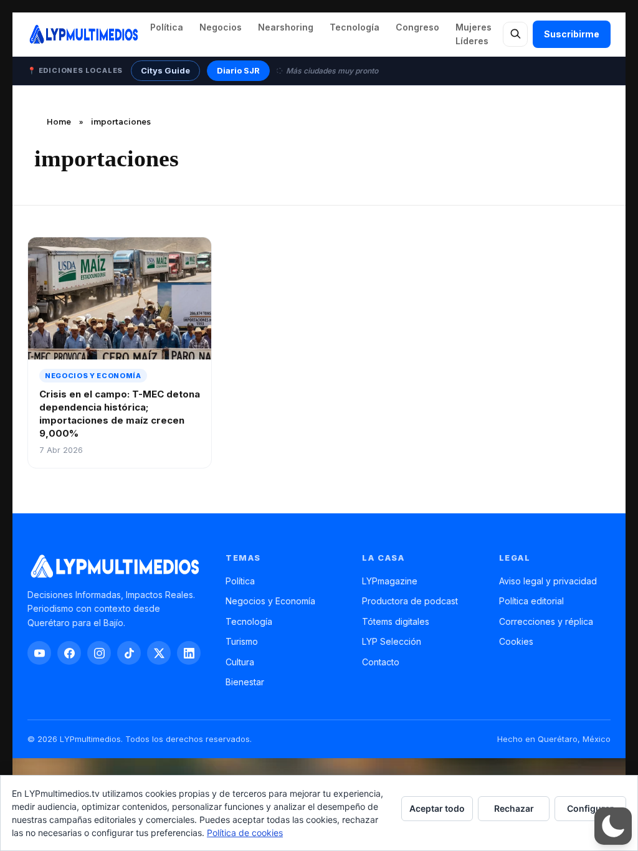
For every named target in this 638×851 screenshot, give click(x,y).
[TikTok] (129, 653)
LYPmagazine (389, 581)
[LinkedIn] (189, 653)
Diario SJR (238, 70)
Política (166, 27)
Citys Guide (165, 70)
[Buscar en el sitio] (515, 34)
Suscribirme (571, 34)
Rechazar (514, 808)
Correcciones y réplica (546, 621)
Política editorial (531, 601)
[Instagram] (99, 653)
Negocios (220, 27)
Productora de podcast (410, 601)
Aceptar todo (437, 808)
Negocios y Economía (270, 601)
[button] (613, 826)
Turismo (242, 641)
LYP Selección (391, 641)
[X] (159, 653)
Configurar (590, 808)
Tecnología (354, 27)
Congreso (417, 27)
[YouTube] (39, 653)
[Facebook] (69, 653)
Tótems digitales (395, 621)
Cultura (240, 662)
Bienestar (245, 682)
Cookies (516, 641)
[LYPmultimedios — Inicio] (83, 34)
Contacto (380, 662)
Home (59, 121)
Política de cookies (245, 832)
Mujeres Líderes (473, 34)
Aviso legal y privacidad (548, 581)
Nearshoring (285, 27)
